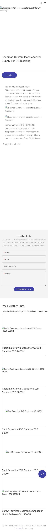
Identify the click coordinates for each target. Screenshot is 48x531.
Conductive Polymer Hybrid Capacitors (19, 311)
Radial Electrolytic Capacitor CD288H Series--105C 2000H (22, 349)
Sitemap (19, 528)
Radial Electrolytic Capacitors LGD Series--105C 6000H (20, 390)
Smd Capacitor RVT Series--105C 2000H (20, 472)
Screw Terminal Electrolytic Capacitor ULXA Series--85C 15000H (22, 512)
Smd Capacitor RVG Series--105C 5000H (20, 431)
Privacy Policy (28, 528)
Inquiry (9, 75)
